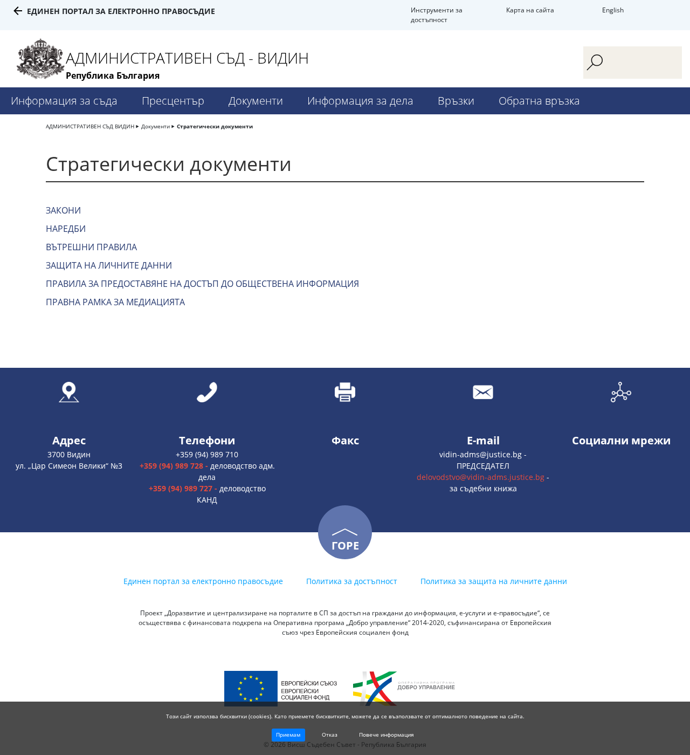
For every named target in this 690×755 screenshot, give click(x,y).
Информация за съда (64, 100)
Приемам (288, 734)
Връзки (456, 100)
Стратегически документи (215, 126)
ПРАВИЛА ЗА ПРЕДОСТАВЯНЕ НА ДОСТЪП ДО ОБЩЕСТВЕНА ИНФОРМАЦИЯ (202, 284)
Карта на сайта (530, 10)
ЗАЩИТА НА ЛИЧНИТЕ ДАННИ (109, 265)
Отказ (329, 734)
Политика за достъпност (351, 581)
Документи (256, 100)
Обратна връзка (539, 100)
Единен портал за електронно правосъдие (121, 11)
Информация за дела (360, 100)
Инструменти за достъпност (437, 14)
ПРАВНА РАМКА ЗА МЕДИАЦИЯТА (115, 302)
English (613, 10)
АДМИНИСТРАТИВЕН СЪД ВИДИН (90, 126)
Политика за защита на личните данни (493, 581)
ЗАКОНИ (63, 210)
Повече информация (386, 734)
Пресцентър (173, 100)
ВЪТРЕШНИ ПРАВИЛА (91, 247)
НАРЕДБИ (66, 229)
